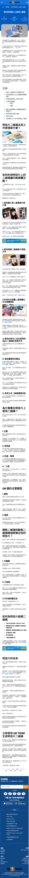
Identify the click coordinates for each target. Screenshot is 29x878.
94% (25, 685)
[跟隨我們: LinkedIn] (5, 793)
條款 (27, 856)
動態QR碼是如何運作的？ (13, 814)
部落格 (7, 7)
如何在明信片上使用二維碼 (18, 7)
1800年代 (18, 47)
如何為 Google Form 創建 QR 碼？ (15, 828)
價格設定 (3, 863)
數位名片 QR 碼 (10, 819)
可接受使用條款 (24, 860)
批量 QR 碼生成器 (11, 821)
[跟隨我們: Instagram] (14, 793)
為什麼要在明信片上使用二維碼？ (15, 99)
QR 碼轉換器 (10, 839)
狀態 (2, 860)
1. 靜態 (11, 103)
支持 (27, 848)
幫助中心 (3, 853)
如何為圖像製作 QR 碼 (12, 823)
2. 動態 (11, 106)
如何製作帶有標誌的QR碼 (13, 830)
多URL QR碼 (9, 816)
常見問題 (3, 850)
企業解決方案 (4, 862)
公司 (2, 856)
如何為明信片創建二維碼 (12, 114)
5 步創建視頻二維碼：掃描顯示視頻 (15, 295)
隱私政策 (26, 862)
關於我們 (3, 858)
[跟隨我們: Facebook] (19, 793)
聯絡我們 (3, 851)
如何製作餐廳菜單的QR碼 (13, 837)
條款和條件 (25, 858)
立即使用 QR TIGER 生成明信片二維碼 (16, 118)
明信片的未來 (9, 116)
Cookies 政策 (25, 863)
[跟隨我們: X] (23, 793)
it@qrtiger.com (24, 850)
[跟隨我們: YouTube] (10, 793)
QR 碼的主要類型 (10, 101)
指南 (2, 848)
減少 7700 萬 (7, 672)
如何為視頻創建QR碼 (11, 826)
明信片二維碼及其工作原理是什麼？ (15, 92)
